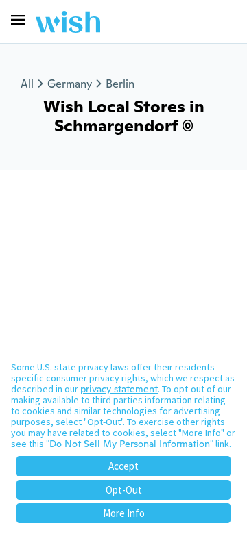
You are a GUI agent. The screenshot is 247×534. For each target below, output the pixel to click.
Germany (69, 84)
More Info (124, 513)
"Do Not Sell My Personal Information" (129, 443)
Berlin (120, 84)
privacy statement (119, 389)
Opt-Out (124, 489)
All (27, 84)
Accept (123, 465)
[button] (18, 20)
